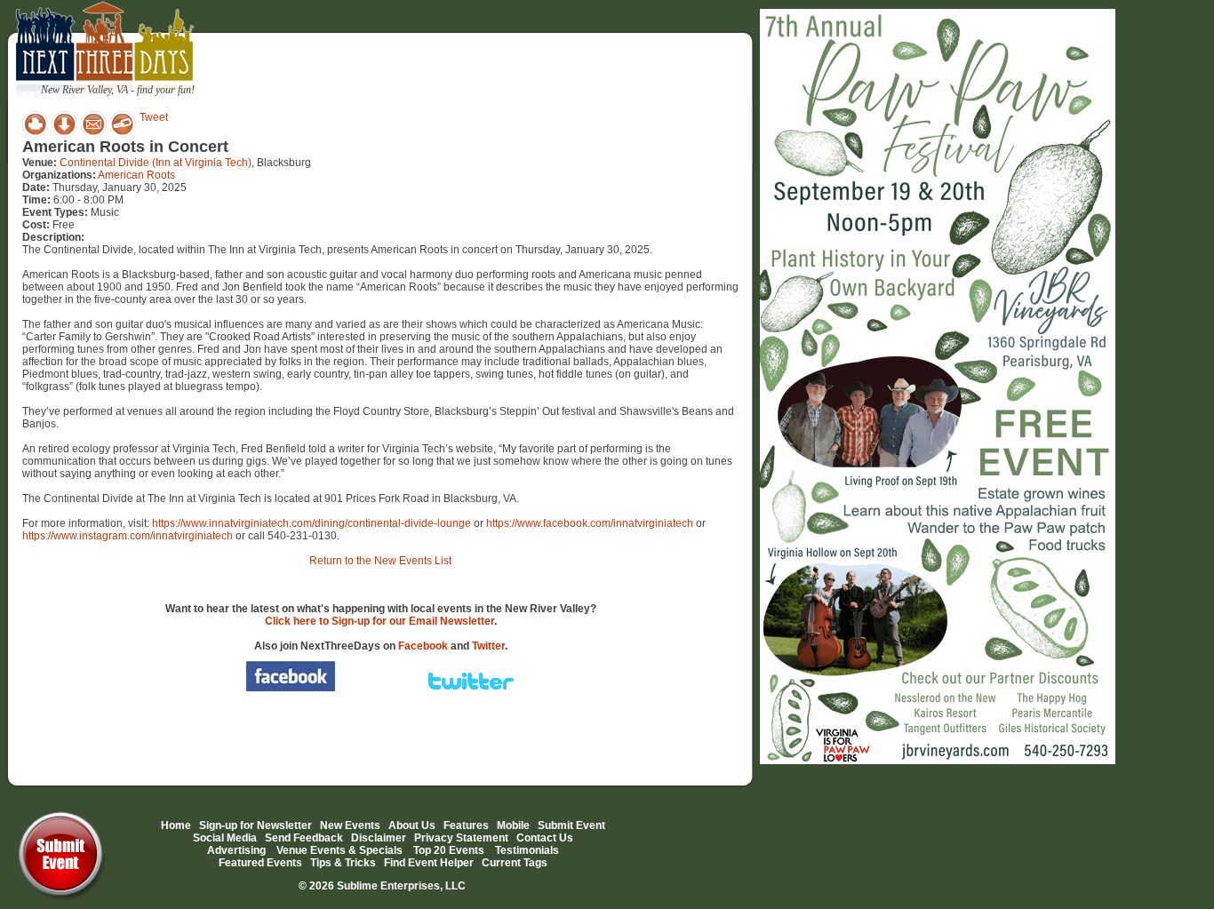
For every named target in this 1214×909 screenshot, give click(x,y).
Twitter (488, 646)
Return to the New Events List (380, 560)
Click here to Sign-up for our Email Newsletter (379, 621)
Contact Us (544, 838)
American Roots (136, 175)
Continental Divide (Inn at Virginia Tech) (156, 162)
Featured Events (260, 863)
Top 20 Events (448, 850)
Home (176, 825)
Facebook (423, 646)
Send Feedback (304, 838)
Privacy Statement (461, 838)
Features (466, 825)
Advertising (236, 850)
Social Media (225, 838)
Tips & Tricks (343, 863)
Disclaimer (378, 838)
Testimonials (527, 850)
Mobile (513, 825)
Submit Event (571, 825)
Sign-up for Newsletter (255, 825)
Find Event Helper (429, 863)
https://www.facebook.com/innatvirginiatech (589, 523)
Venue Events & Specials (339, 850)
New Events (350, 825)
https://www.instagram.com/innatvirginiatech (127, 536)
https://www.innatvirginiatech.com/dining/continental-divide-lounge (311, 523)
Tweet (154, 117)
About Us (411, 825)
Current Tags (514, 863)
